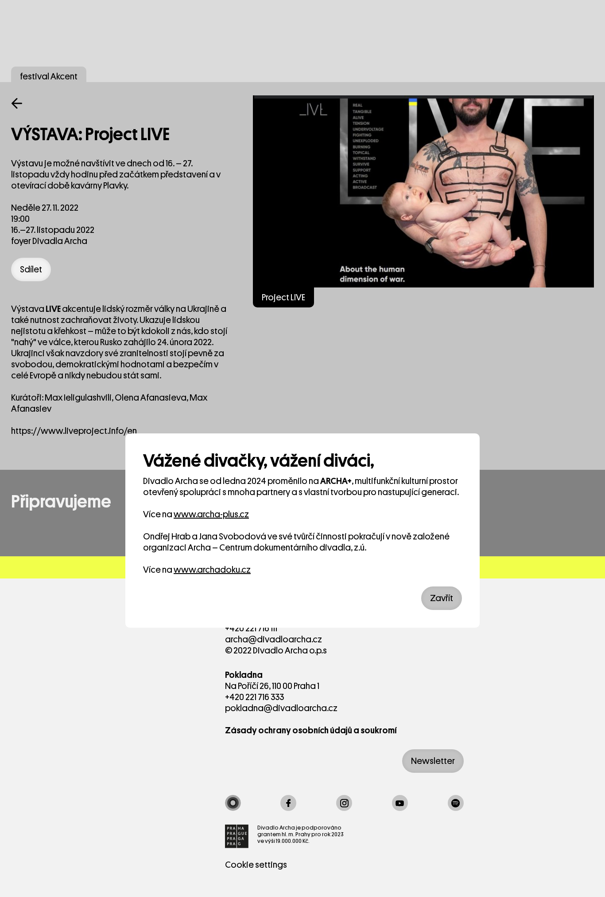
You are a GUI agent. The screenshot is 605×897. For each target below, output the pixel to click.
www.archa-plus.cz (211, 514)
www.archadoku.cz (212, 569)
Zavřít (441, 598)
